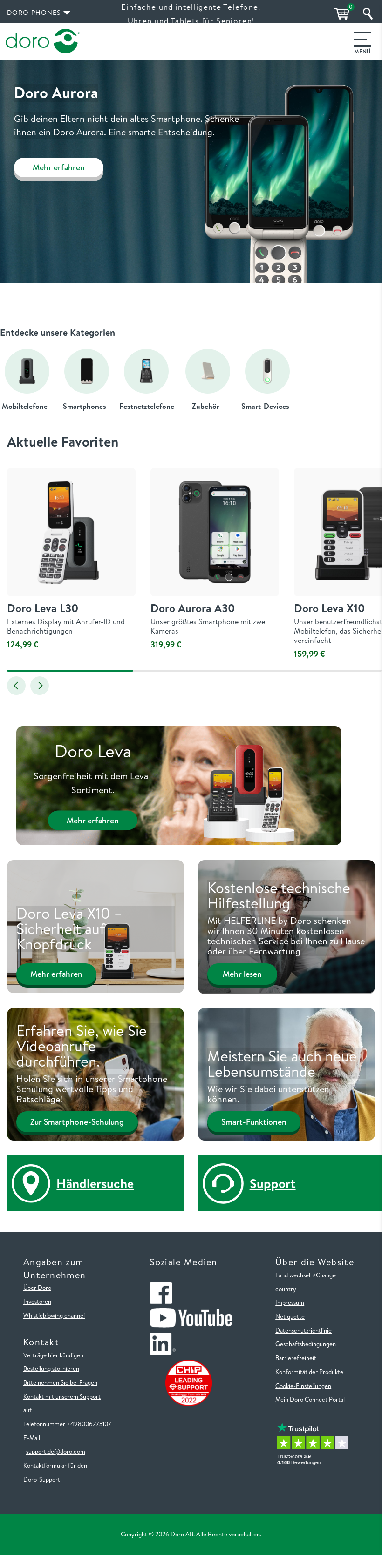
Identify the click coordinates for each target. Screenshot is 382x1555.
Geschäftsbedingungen (305, 1344)
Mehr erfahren (59, 167)
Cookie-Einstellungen (303, 1385)
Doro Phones (34, 12)
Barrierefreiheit (295, 1358)
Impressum (289, 1302)
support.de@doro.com (55, 1451)
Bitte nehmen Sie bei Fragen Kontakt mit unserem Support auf (62, 1396)
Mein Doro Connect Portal (310, 1399)
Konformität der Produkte (309, 1372)
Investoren (37, 1301)
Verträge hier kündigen (53, 1355)
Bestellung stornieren (51, 1368)
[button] (16, 685)
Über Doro (37, 1287)
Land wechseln (294, 1275)
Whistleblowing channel (54, 1315)
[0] (340, 14)
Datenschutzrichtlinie (303, 1330)
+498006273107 (89, 1424)
